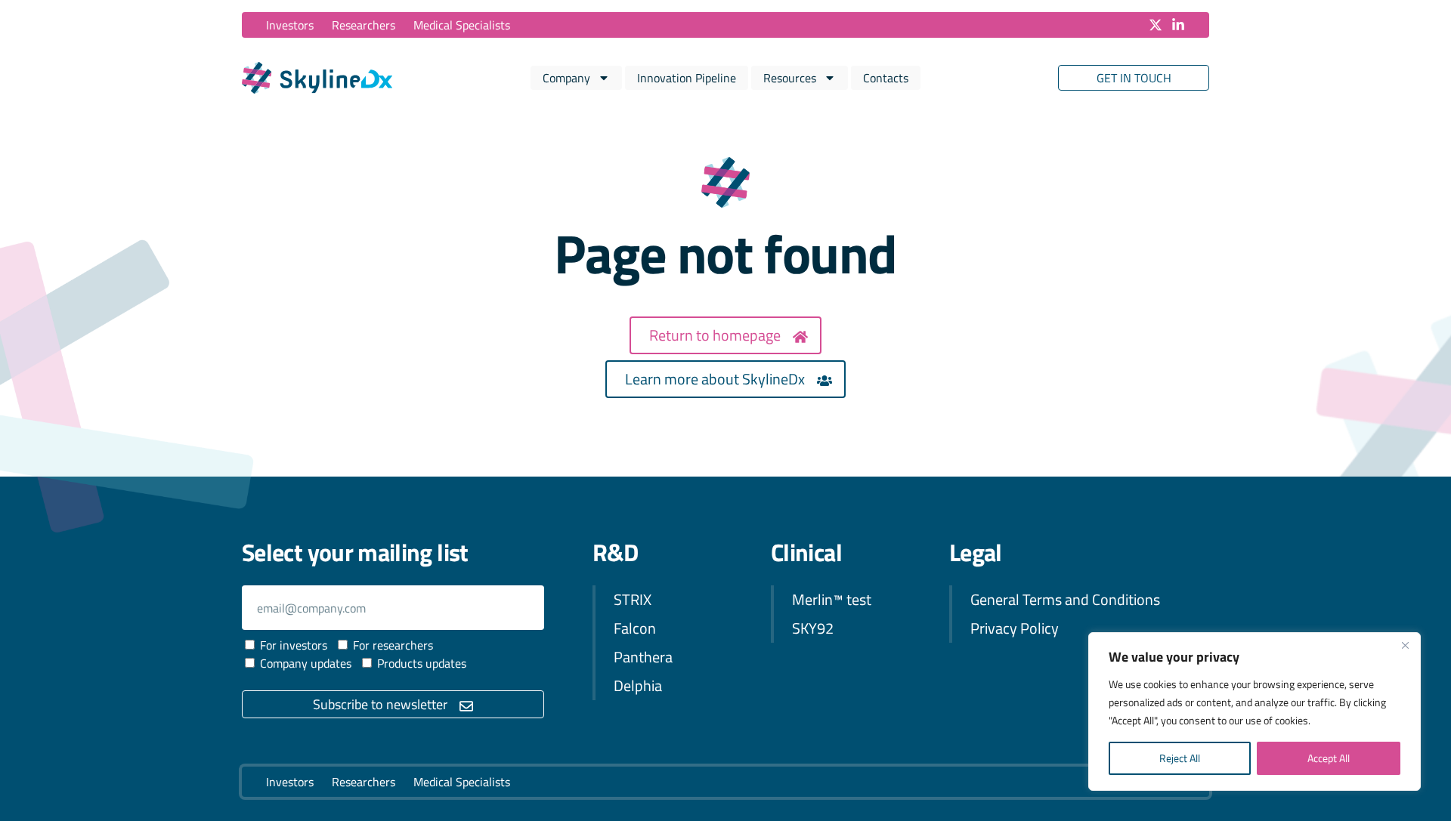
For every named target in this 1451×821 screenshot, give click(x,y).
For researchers (393, 645)
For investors (293, 645)
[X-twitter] (1155, 25)
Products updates (421, 663)
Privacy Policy (1014, 628)
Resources (789, 78)
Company (566, 78)
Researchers (363, 25)
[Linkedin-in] (1178, 25)
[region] (1254, 711)
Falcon (635, 628)
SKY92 (813, 628)
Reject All (1179, 758)
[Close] (1405, 645)
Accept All (1328, 758)
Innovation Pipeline (686, 78)
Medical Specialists (461, 25)
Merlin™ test (831, 599)
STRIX (632, 599)
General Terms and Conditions (1065, 599)
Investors (290, 25)
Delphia (638, 685)
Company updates (305, 663)
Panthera (643, 656)
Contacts (885, 78)
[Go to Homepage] (317, 78)
